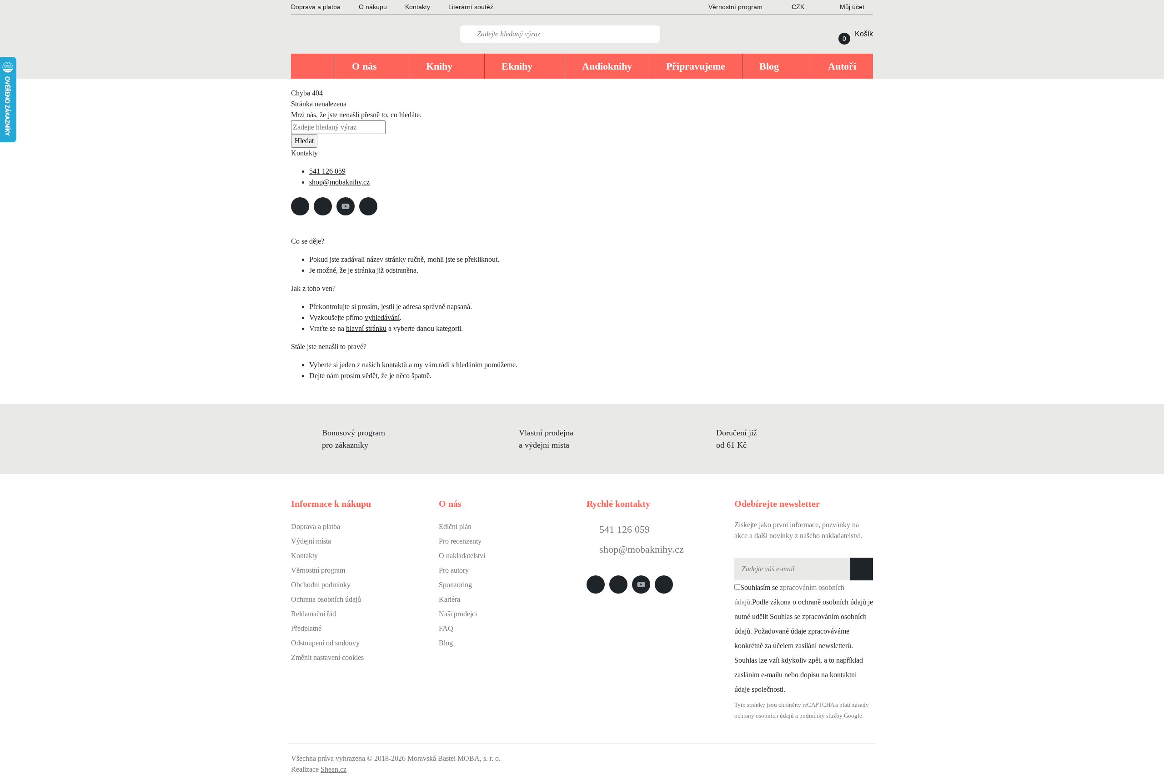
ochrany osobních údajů (764, 716)
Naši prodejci (458, 614)
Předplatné (306, 628)
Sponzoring (455, 585)
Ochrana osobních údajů (326, 599)
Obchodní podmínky (321, 585)
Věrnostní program (318, 570)
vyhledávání (382, 317)
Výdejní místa (311, 541)
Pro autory (454, 570)
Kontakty (417, 6)
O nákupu (373, 6)
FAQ (446, 628)
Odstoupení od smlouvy (325, 643)
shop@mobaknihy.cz (339, 182)
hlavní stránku (366, 328)
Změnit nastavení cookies (327, 657)
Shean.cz (333, 769)
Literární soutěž (470, 6)
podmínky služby (821, 716)
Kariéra (449, 599)
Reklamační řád (313, 614)
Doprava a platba (316, 6)
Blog (446, 643)
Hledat (304, 141)
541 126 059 (327, 171)
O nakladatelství (462, 555)
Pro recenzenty (460, 541)
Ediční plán (455, 526)
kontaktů (394, 365)
